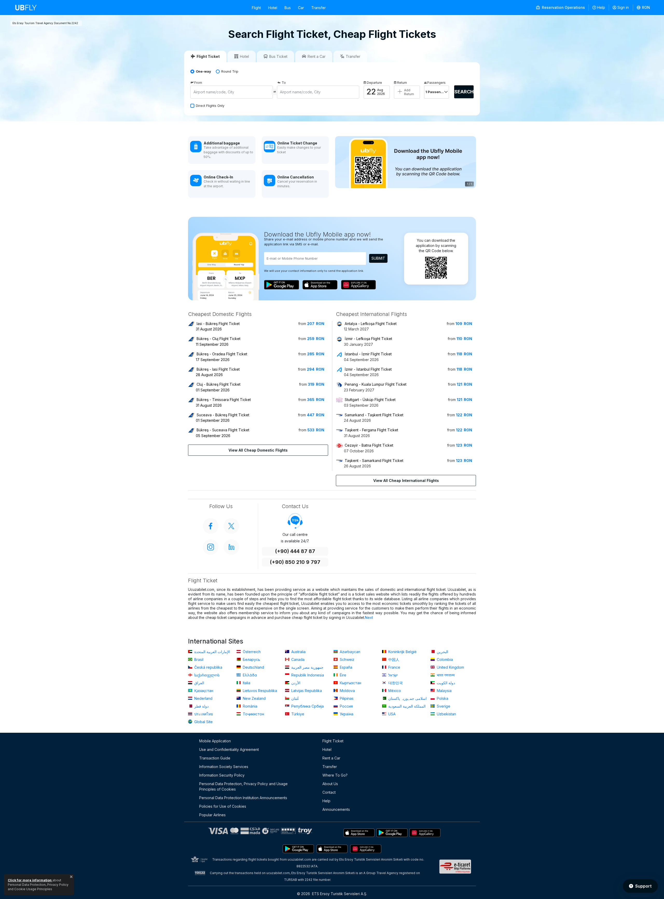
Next (369, 617)
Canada (297, 659)
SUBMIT (378, 258)
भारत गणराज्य (445, 675)
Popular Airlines (212, 815)
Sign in (623, 7)
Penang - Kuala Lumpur (375, 384)
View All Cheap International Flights (406, 480)
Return (402, 83)
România (249, 706)
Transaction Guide (214, 758)
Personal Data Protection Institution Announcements (243, 798)
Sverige (443, 706)
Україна (346, 714)
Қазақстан (203, 690)
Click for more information (30, 880)
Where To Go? (335, 775)
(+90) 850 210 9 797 (295, 562)
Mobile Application (215, 741)
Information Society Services (223, 766)
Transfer (318, 7)
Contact (329, 792)
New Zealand (254, 698)
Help (601, 7)
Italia (246, 683)
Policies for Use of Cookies (222, 806)
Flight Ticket (332, 741)
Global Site (203, 722)
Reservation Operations (563, 7)
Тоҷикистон (253, 714)
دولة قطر (201, 706)
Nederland (202, 698)
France (393, 667)
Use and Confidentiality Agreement (229, 749)
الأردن (295, 683)
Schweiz (346, 659)
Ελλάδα (249, 675)
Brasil (198, 659)
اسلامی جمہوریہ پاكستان (407, 698)
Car (301, 7)
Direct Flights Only (210, 106)
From (198, 83)
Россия (346, 706)
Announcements (336, 809)
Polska (442, 698)
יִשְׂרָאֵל (392, 675)
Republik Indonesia (307, 675)
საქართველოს (206, 675)
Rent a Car (331, 758)
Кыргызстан (350, 683)
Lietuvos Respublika (259, 690)
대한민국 (395, 683)
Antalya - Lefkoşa (371, 323)
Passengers (436, 83)
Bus (288, 7)
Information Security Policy (222, 775)
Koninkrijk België (402, 651)
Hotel (272, 7)
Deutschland (253, 667)
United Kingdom (450, 667)
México (394, 690)
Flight (256, 7)
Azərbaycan (349, 651)
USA (391, 714)
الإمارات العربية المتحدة (211, 651)
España (345, 667)
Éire (342, 675)
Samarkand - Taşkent (374, 415)
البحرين (442, 651)
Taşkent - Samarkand (374, 460)
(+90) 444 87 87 (295, 551)
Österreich (251, 651)
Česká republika (207, 667)
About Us (330, 784)
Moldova (347, 690)
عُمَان (294, 698)
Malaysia (444, 690)
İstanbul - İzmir (368, 354)
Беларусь (251, 659)
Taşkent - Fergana (371, 430)
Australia (298, 651)
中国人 (393, 659)
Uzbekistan (446, 714)
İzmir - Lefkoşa (368, 338)
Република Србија (307, 706)
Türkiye (297, 714)
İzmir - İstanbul (368, 369)
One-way (203, 71)
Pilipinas (346, 698)
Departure (374, 83)
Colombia (444, 659)
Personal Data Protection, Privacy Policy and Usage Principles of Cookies (243, 786)
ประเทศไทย (203, 714)
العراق (198, 683)
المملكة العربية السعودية (406, 706)
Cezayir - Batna (369, 445)
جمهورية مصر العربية (306, 667)
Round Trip (229, 71)
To (284, 83)
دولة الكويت (445, 683)
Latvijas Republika (306, 690)
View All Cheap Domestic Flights (258, 450)
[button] (643, 7)
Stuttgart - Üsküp (370, 399)
